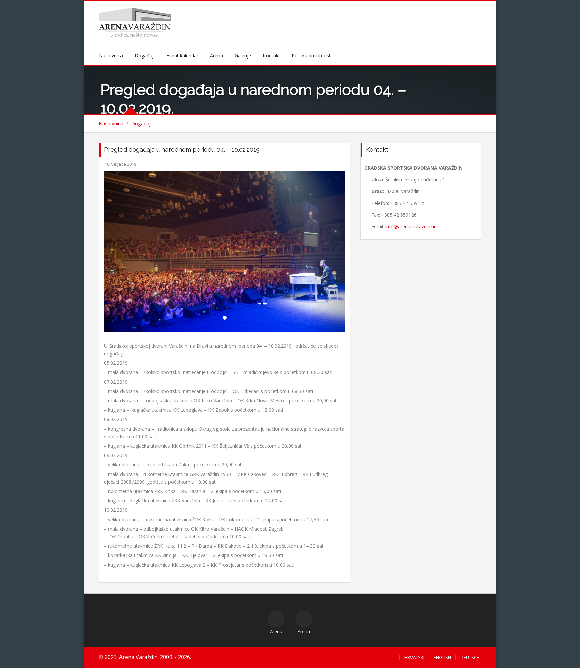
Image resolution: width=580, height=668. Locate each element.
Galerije (243, 55)
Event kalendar (182, 55)
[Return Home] (135, 22)
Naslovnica (111, 55)
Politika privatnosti (312, 55)
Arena (216, 55)
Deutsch (470, 657)
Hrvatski (414, 657)
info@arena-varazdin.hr (410, 226)
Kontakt (271, 55)
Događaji (145, 55)
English (442, 657)
